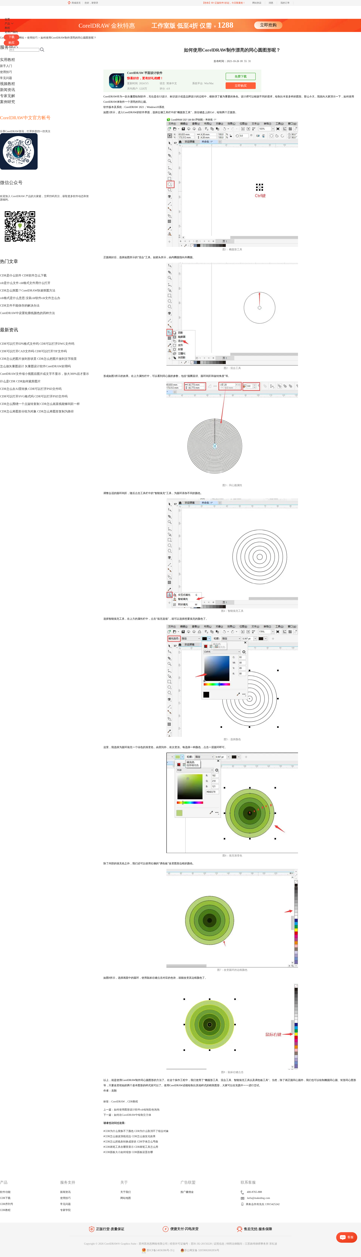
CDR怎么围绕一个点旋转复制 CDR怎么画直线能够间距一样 (40, 403)
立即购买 (241, 85)
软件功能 (5, 1192)
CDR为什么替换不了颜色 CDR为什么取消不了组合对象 (136, 1131)
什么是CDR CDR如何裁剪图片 (20, 381)
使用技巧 (6, 72)
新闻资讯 (7, 90)
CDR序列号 (6, 1204)
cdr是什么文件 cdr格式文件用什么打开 (25, 283)
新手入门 (6, 66)
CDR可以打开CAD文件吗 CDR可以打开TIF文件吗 (33, 351)
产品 (7, 23)
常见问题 (6, 78)
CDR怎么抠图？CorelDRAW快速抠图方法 (27, 290)
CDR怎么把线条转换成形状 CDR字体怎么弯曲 (130, 1141)
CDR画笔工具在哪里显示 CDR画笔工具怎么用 (130, 1146)
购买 (11, 42)
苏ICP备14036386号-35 (159, 1250)
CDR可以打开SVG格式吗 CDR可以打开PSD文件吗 (33, 396)
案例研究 (7, 102)
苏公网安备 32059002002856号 (201, 1250)
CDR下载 (5, 1198)
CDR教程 (132, 1101)
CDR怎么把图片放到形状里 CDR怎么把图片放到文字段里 (38, 358)
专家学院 (65, 1210)
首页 (7, 19)
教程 (7, 28)
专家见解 (7, 96)
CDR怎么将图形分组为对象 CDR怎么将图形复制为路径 (37, 411)
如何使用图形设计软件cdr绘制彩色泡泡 (136, 1109)
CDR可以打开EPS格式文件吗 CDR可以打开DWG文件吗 (37, 343)
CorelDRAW (14, 10)
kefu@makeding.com (258, 1198)
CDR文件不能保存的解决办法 (19, 305)
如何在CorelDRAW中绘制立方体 (132, 1115)
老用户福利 (11, 32)
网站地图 (125, 1198)
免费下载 (241, 76)
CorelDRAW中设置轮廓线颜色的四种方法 (27, 313)
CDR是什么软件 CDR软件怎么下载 (23, 275)
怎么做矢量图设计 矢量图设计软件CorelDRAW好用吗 (35, 366)
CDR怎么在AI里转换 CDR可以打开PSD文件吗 (30, 388)
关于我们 (125, 1192)
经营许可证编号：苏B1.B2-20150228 (191, 1243)
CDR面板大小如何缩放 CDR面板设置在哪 (128, 1152)
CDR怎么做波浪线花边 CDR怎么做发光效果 (129, 1136)
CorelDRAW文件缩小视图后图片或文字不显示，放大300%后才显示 (44, 373)
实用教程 (7, 60)
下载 (11, 37)
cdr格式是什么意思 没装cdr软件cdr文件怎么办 (30, 298)
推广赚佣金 (187, 1192)
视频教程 (7, 84)
